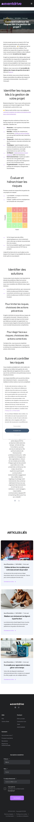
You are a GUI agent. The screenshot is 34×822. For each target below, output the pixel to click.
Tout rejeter (17, 435)
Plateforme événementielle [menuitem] (6, 744)
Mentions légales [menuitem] (8, 814)
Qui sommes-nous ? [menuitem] (7, 735)
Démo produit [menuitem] (21, 718)
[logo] (17, 704)
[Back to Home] (11, 3)
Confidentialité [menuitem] (10, 816)
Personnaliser (17, 426)
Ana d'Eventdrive (8, 18)
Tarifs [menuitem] (18, 724)
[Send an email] (15, 500)
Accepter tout (17, 430)
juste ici (11, 72)
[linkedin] (16, 707)
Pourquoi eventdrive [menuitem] (7, 738)
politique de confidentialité (16, 789)
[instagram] (18, 707)
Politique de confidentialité (12, 410)
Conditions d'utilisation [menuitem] (22, 816)
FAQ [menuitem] (3, 718)
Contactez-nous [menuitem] (21, 721)
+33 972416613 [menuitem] (21, 727)
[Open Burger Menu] (31, 3)
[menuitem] (9, 715)
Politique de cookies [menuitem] (21, 814)
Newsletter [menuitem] (5, 741)
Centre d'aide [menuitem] (5, 721)
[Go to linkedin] (19, 500)
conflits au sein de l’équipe (22, 133)
